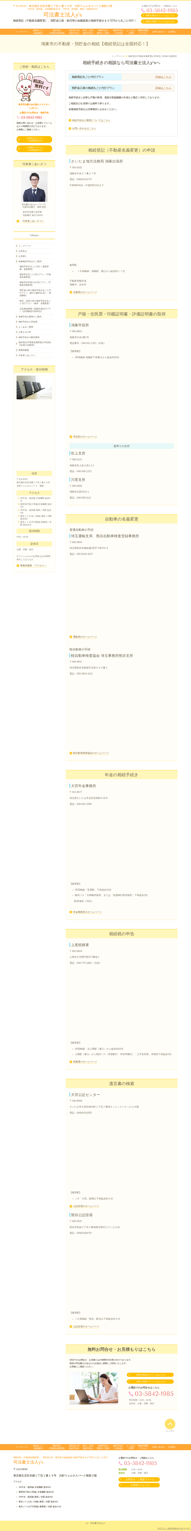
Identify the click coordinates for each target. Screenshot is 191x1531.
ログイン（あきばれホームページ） (174, 1528)
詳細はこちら (163, 77)
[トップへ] (170, 1424)
